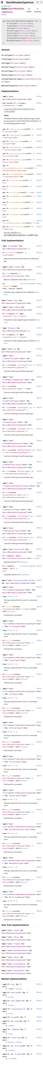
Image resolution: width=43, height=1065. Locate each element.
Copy (16, 300)
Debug (17, 307)
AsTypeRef (13, 246)
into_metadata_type (19, 174)
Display (12, 328)
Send (17, 930)
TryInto (18, 1054)
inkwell (4, 6)
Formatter (7, 316)
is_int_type (15, 192)
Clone (17, 267)
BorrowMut (16, 1001)
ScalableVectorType (12, 170)
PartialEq (19, 549)
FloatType (21, 26)
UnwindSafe (19, 970)
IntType (18, 28)
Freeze (17, 944)
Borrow (14, 992)
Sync (17, 937)
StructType (23, 33)
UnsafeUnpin (20, 964)
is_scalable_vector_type (14, 223)
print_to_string (17, 227)
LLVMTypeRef (8, 105)
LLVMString (8, 229)
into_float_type (17, 135)
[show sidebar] (2, 2)
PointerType (24, 31)
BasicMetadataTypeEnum (20, 2)
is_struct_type (17, 208)
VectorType (23, 36)
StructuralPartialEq (24, 580)
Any (13, 984)
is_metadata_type (18, 196)
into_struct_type (18, 153)
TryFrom (6, 590)
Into (17, 1021)
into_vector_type (18, 160)
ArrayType (21, 23)
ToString (15, 1037)
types (10, 6)
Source (4, 15)
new (18, 103)
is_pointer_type (17, 202)
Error (10, 596)
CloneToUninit (18, 1009)
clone (8, 273)
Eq (15, 349)
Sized (19, 989)
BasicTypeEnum (15, 380)
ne (7, 566)
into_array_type (17, 129)
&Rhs (12, 568)
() (17, 596)
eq (7, 556)
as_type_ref (11, 252)
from (8, 365)
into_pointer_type (18, 147)
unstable (31, 284)
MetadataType (26, 40)
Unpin (16, 957)
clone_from (8, 286)
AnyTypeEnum (17, 590)
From (4, 358)
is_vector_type (17, 214)
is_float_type (16, 186)
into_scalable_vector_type (15, 168)
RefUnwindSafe (21, 950)
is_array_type (16, 180)
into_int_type (16, 141)
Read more (32, 279)
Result (24, 316)
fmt (7, 314)
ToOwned (15, 1029)
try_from (10, 607)
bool (5, 183)
